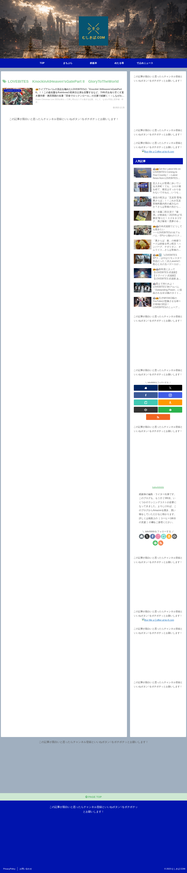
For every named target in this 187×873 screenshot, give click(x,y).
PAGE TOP (95, 796)
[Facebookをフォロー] (146, 395)
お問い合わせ (26, 869)
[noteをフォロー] (146, 402)
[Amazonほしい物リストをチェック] (170, 402)
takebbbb (158, 487)
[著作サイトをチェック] (146, 388)
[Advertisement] (63, 142)
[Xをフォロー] (170, 388)
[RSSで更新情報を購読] (158, 417)
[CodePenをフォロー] (146, 410)
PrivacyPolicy (9, 869)
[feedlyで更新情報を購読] (170, 410)
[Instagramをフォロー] (170, 395)
